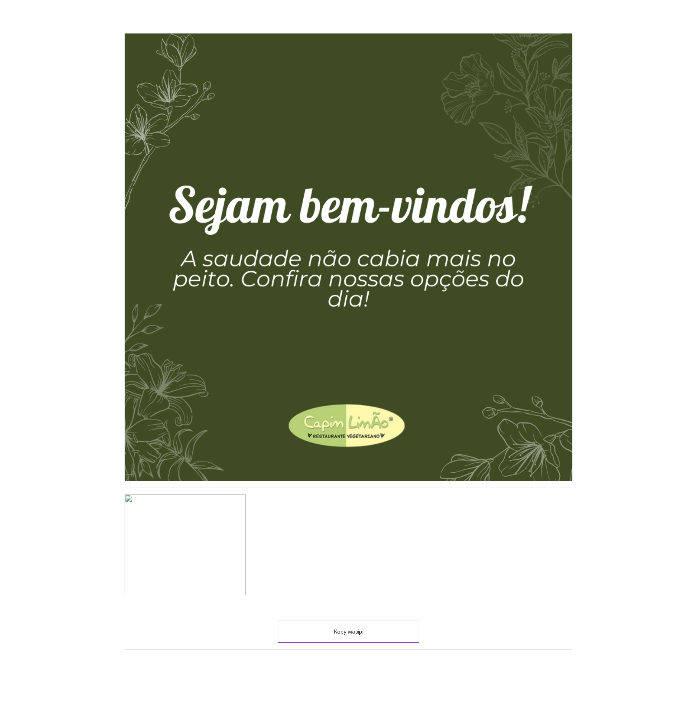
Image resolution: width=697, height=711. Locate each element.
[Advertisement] (348, 651)
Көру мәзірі (348, 631)
